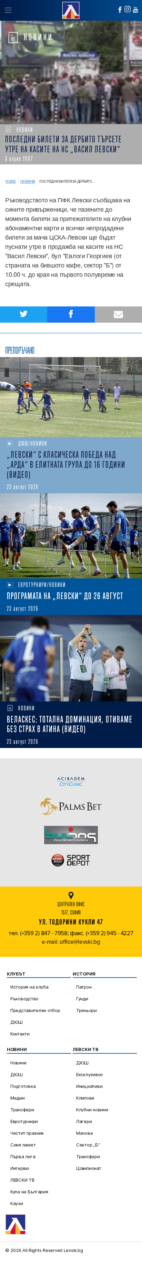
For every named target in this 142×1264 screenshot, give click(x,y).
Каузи (16, 1203)
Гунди (82, 998)
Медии (17, 1098)
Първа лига (22, 1156)
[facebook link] (120, 10)
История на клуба (29, 987)
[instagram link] (127, 9)
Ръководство (24, 998)
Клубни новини (92, 1109)
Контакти (20, 1034)
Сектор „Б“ (88, 1144)
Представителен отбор (35, 1010)
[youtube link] (135, 10)
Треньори (86, 1010)
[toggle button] (8, 10)
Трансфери (22, 1109)
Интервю (19, 1168)
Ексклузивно (89, 1074)
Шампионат (88, 1168)
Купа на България (29, 1191)
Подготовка (23, 1086)
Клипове (85, 1098)
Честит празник (27, 1133)
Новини (27, 181)
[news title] (71, 397)
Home (11, 181)
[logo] (70, 9)
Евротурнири (24, 1121)
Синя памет (23, 1144)
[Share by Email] (118, 314)
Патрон (83, 987)
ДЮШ (16, 1022)
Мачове (84, 1133)
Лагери (84, 1121)
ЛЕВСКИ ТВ (22, 1180)
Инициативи (89, 1086)
